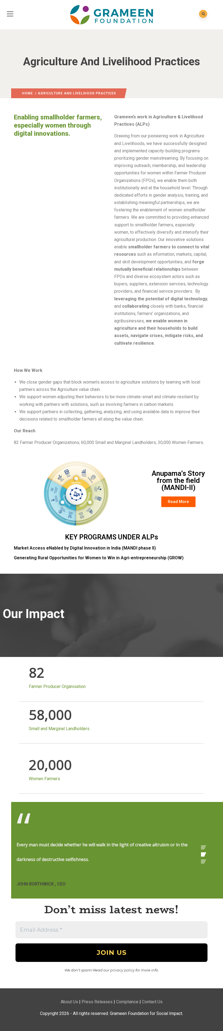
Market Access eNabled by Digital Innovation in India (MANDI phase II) (85, 548)
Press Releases (97, 1001)
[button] (178, 501)
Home (27, 93)
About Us (69, 1001)
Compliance (127, 1001)
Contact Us (152, 1001)
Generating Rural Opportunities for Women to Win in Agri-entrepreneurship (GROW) (99, 557)
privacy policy (122, 970)
